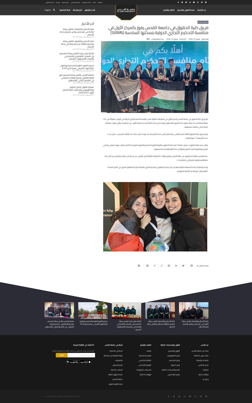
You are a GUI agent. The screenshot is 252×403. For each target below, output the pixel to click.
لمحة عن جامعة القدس (199, 350)
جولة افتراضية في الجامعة (113, 355)
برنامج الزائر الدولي (173, 374)
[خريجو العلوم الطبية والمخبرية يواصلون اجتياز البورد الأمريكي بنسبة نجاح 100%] (93, 303)
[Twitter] (201, 2)
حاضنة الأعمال (117, 379)
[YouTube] (194, 2)
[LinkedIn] (190, 2)
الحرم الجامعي (203, 365)
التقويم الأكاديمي (144, 365)
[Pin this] (168, 265)
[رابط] (126, 11)
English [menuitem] (48, 10)
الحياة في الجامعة (116, 350)
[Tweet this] (183, 265)
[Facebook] (205, 2)
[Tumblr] (178, 2)
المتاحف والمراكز (202, 360)
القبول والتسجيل (174, 350)
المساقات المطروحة (143, 369)
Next (99, 216)
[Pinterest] (182, 2)
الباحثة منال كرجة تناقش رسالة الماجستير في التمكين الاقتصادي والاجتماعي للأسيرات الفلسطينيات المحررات (76, 56)
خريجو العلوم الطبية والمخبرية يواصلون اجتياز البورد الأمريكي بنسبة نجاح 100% (77, 66)
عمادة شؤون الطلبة (115, 374)
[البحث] (54, 10)
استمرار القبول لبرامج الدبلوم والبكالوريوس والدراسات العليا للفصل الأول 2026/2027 (78, 90)
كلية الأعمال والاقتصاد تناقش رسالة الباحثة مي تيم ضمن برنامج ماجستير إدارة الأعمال (77, 32)
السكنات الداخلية (117, 369)
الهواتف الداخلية (145, 374)
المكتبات (205, 369)
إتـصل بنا (205, 379)
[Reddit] (186, 2)
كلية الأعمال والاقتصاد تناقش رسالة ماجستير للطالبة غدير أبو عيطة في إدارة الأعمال (77, 44)
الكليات (148, 350)
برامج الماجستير (174, 360)
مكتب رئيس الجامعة (201, 355)
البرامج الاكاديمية (145, 355)
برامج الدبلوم (175, 365)
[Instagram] (198, 2)
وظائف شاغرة (203, 374)
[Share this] (190, 265)
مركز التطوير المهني (116, 384)
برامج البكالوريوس (173, 355)
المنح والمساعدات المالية (171, 369)
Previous (211, 216)
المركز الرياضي (118, 365)
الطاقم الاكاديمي (144, 360)
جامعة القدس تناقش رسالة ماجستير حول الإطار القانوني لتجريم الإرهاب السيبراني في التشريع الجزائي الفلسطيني (76, 77)
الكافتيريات (119, 360)
